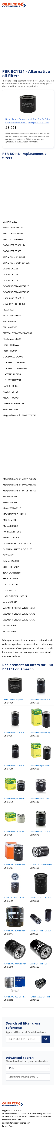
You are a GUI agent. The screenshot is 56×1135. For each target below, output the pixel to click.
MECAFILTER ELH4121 (14, 514)
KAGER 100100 (11, 391)
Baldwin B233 (10, 221)
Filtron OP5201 (11, 327)
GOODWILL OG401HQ (14, 362)
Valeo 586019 (10, 601)
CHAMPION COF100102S (16, 262)
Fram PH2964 (10, 350)
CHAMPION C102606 (14, 256)
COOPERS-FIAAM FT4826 (16, 286)
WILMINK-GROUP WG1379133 (19, 613)
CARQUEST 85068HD (14, 245)
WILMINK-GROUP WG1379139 (19, 619)
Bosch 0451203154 (13, 227)
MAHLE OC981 (10, 496)
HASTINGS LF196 (12, 374)
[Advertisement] (28, 38)
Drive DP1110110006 (14, 303)
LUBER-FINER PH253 (13, 403)
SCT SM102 (9, 555)
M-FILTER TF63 (10, 409)
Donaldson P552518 (13, 297)
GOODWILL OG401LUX (15, 368)
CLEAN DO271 (10, 280)
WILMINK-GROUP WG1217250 (19, 607)
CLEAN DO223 (10, 268)
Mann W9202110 (12, 508)
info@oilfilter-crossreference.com (16, 1123)
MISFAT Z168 (10, 519)
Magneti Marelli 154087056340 (19, 484)
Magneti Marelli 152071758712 (19, 415)
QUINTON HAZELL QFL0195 (17, 549)
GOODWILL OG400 (13, 356)
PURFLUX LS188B (12, 531)
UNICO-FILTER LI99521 (15, 596)
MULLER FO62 (10, 525)
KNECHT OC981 (11, 397)
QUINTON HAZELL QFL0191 (17, 543)
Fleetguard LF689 (12, 338)
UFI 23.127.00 (10, 584)
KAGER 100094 (11, 385)
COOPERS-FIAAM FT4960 (16, 292)
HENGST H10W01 (12, 379)
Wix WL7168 (9, 631)
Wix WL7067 (9, 625)
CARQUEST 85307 (12, 251)
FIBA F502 (8, 309)
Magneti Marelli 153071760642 (19, 478)
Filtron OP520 (10, 321)
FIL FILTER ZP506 (12, 315)
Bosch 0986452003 (13, 233)
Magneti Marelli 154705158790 (19, 490)
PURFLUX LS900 (11, 537)
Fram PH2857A (11, 344)
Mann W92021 (10, 502)
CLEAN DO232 (10, 274)
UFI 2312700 (9, 590)
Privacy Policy (7, 1126)
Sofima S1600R (11, 560)
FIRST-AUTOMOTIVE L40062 (17, 333)
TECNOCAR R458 (12, 572)
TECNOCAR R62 (11, 578)
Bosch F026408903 (13, 239)
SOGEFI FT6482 (11, 566)
